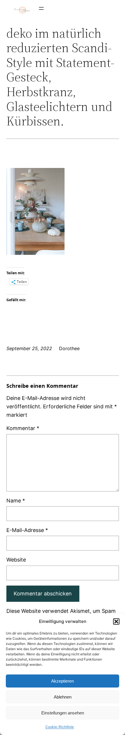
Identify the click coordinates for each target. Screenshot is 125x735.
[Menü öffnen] (41, 8)
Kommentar (22, 428)
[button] (116, 621)
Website (16, 560)
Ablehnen (63, 696)
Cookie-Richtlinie (59, 727)
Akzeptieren (62, 681)
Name (15, 501)
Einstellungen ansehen (62, 712)
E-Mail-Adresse (27, 530)
